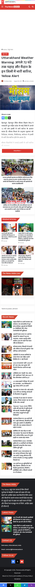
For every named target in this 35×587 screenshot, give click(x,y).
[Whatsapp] (6, 117)
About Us (5, 576)
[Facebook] (3, 117)
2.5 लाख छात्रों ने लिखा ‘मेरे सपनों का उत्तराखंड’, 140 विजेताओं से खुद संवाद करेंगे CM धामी (23, 383)
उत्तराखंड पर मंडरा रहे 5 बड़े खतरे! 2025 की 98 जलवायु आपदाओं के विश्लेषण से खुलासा (23, 392)
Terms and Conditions (16, 576)
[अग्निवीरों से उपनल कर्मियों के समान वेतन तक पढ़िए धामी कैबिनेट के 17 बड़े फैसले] (6, 357)
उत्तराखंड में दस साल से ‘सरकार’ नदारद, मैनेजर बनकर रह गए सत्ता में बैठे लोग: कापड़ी (23, 400)
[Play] (17, 286)
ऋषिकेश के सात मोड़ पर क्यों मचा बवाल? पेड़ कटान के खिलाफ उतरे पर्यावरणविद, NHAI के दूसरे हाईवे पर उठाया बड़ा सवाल (23, 434)
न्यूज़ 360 (10, 50)
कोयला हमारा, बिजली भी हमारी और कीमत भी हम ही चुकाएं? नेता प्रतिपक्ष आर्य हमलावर (24, 258)
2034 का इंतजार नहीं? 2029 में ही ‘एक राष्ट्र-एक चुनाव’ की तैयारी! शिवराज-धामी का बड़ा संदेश (22, 366)
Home (5, 50)
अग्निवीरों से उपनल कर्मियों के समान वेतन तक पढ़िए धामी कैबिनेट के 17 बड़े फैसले (22, 357)
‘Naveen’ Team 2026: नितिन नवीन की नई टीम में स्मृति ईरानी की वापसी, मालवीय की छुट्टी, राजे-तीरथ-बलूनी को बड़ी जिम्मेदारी (22, 411)
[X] (9, 117)
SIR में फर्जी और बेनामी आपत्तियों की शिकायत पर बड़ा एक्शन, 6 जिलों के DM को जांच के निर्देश (9, 236)
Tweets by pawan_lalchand (9, 309)
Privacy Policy (28, 576)
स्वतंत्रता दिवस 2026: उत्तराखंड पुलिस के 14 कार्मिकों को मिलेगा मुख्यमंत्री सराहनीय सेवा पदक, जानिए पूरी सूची (23, 444)
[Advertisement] (17, 29)
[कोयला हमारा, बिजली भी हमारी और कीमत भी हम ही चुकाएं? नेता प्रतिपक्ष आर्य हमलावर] (26, 250)
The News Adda (8, 81)
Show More (17, 151)
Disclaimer (17, 579)
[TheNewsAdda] (12, 7)
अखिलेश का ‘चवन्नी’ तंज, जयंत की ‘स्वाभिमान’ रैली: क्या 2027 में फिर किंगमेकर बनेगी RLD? (23, 375)
